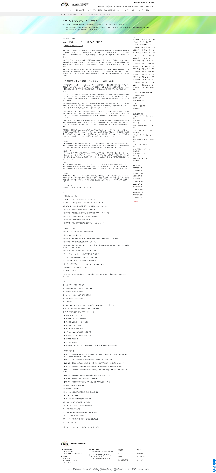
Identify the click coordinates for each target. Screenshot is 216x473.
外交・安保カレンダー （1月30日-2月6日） (84, 42)
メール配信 (95, 449)
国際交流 (100, 10)
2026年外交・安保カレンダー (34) (144, 39)
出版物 (120, 457)
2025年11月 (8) (138, 192)
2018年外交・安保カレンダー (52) (143, 63)
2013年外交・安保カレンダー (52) (143, 77)
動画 (110, 6)
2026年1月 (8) (137, 187)
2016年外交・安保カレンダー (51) (143, 69)
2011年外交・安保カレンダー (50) (143, 82)
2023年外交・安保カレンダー (73, 46)
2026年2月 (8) (138, 184)
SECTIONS (144, 2)
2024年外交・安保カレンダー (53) (144, 47)
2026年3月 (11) (138, 181)
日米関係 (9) (137, 108)
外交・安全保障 (80, 10)
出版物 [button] (141, 6)
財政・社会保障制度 (109, 10)
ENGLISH (137, 2)
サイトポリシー (141, 460)
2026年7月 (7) (137, 170)
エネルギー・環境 (91, 10)
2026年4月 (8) (138, 179)
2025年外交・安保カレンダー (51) (143, 44)
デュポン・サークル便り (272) (142, 42)
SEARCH (152, 2)
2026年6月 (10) (138, 173)
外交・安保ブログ (103, 6)
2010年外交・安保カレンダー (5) (143, 85)
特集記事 (120, 450)
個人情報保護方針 (123, 460)
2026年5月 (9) (138, 176)
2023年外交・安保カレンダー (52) (144, 50)
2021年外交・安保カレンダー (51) (143, 55)
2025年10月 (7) (138, 195)
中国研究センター (149, 10)
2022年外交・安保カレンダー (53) (144, 53)
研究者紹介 (135, 6)
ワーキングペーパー (118, 6)
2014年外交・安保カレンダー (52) (143, 74)
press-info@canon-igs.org (103, 458)
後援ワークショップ (137, 10)
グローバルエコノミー (68, 10)
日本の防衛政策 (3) (139, 100)
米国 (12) (136, 103)
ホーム (63, 14)
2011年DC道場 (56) (139, 106)
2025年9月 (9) (138, 197)
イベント (120, 453)
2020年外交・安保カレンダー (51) (143, 58)
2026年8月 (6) (138, 168)
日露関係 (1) (137, 98)
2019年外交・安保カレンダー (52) (143, 61)
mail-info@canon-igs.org (75, 453)
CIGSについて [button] (149, 6)
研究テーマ (140, 450)
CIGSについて (141, 457)
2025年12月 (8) (138, 189)
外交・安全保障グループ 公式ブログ (76, 14)
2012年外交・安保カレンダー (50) (143, 79)
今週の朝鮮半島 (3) (139, 95)
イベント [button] (127, 6)
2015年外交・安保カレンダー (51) (143, 71)
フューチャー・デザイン (123, 10)
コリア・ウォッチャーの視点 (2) (143, 92)
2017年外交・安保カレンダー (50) (143, 66)
